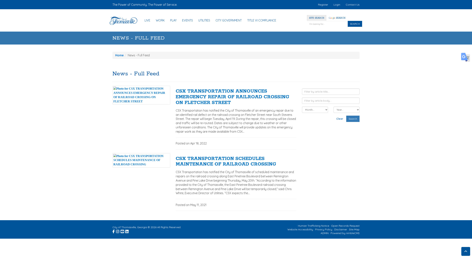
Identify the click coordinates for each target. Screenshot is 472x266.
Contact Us (353, 4)
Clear (339, 118)
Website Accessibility (300, 229)
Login (337, 4)
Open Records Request (345, 225)
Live (147, 20)
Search (340, 18)
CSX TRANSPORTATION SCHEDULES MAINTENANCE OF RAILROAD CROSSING (226, 161)
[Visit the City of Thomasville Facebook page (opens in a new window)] (113, 231)
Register (323, 4)
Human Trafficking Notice (313, 225)
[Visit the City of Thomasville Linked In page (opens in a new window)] (127, 231)
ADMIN (325, 233)
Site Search (316, 18)
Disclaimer (340, 229)
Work (160, 20)
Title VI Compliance (261, 20)
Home (119, 55)
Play (173, 20)
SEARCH (355, 23)
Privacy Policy (323, 229)
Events (187, 20)
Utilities (204, 20)
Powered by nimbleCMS (345, 233)
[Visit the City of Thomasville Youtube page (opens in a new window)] (122, 231)
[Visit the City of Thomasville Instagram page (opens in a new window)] (118, 231)
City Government (229, 20)
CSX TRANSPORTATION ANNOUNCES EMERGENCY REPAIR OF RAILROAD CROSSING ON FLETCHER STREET (232, 97)
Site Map (354, 229)
